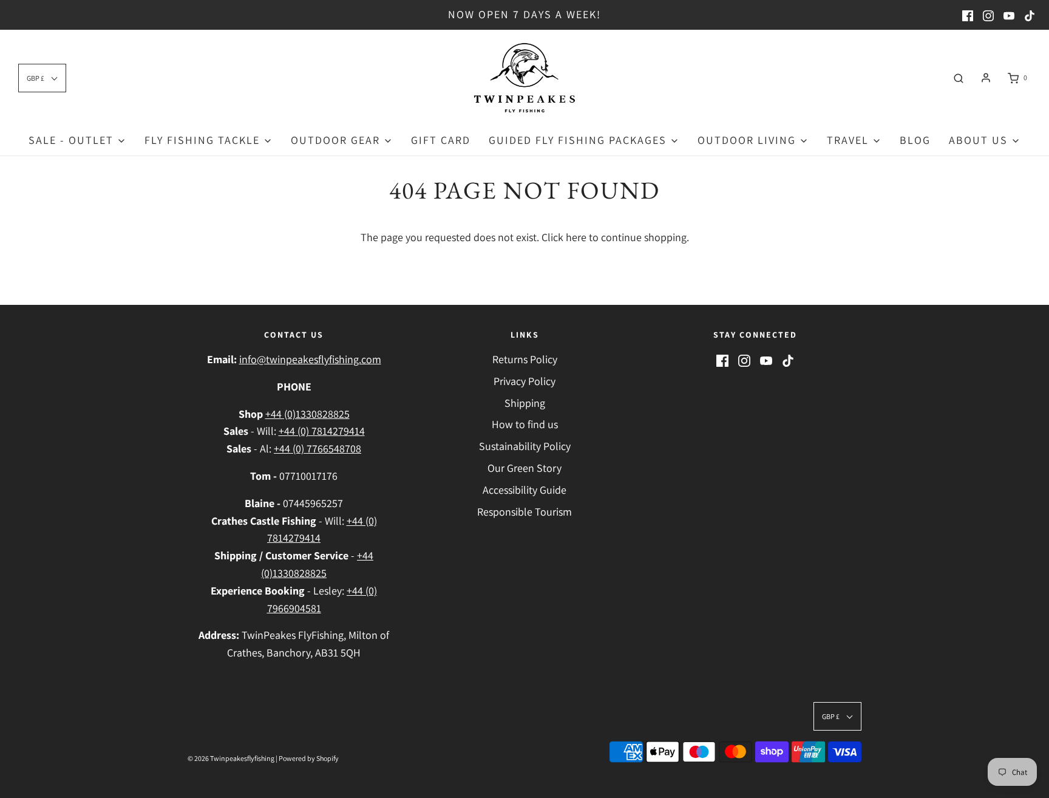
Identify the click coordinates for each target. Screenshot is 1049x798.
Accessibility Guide (524, 490)
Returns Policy (524, 359)
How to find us (525, 424)
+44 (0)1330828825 (307, 414)
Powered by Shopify (309, 758)
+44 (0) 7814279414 (322, 431)
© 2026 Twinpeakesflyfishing (231, 758)
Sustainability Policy (525, 446)
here (576, 237)
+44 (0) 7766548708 (317, 448)
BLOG (915, 140)
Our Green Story (524, 468)
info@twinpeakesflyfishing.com (310, 359)
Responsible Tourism (524, 512)
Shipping (524, 403)
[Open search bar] (958, 77)
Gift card (440, 140)
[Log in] (986, 77)
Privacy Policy (524, 381)
